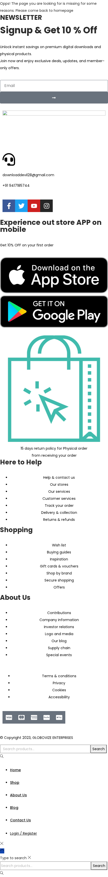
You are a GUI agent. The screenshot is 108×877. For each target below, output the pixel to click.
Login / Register (23, 833)
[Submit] (54, 98)
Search (98, 748)
